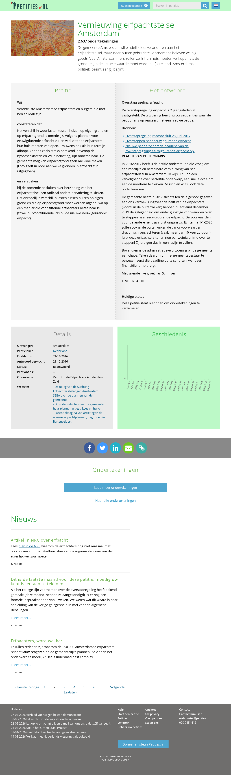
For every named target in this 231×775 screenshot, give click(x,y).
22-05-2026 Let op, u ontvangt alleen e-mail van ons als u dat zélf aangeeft (60, 723)
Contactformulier (190, 714)
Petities (122, 718)
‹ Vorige (33, 687)
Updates (150, 709)
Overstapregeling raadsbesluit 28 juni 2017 (157, 136)
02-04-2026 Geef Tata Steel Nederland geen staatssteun (48, 732)
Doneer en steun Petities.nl (143, 744)
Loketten (124, 722)
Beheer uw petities (130, 727)
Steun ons (151, 722)
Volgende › (118, 687)
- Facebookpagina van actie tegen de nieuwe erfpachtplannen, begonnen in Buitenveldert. (79, 417)
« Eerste (21, 687)
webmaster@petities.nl (194, 718)
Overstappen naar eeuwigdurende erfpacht (158, 141)
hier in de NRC (29, 546)
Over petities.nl (155, 718)
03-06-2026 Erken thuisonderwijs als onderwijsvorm (46, 719)
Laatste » (70, 692)
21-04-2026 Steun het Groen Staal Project (39, 728)
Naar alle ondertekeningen (115, 501)
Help (121, 709)
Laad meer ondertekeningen (115, 487)
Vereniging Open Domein (115, 759)
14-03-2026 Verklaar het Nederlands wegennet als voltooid (50, 736)
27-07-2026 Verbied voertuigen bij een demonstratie (46, 715)
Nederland (60, 351)
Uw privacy (152, 714)
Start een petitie (128, 714)
